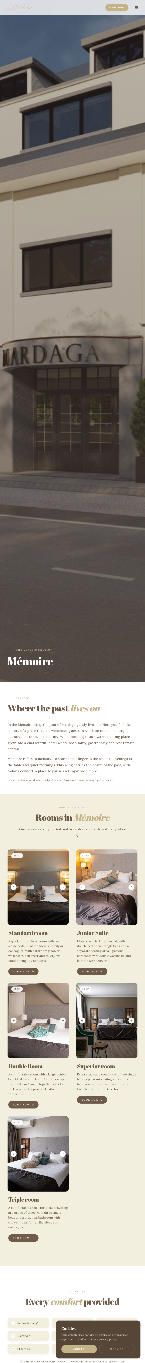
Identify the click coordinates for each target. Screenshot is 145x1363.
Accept (79, 1349)
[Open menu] (136, 7)
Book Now (117, 7)
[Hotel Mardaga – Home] (19, 7)
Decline (117, 1349)
